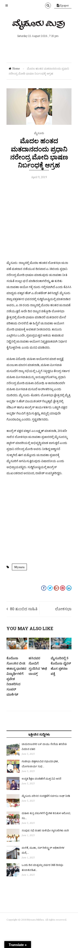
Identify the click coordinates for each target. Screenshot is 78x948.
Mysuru (19, 567)
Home (16, 68)
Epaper (64, 5)
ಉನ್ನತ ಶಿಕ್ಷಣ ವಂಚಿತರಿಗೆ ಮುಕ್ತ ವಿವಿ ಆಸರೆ (41, 778)
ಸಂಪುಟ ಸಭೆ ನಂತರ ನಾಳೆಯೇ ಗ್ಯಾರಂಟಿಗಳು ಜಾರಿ (45, 830)
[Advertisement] (39, 221)
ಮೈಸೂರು (39, 133)
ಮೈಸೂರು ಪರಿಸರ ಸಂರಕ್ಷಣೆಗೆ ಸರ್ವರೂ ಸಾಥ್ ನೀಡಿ (46, 795)
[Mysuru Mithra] (39, 24)
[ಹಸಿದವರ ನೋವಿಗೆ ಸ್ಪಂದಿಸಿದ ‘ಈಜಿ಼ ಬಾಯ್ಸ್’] (39, 648)
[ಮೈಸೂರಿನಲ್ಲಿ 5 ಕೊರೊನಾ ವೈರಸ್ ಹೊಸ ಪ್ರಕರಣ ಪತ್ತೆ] (61, 648)
